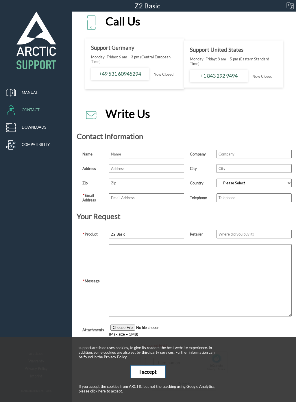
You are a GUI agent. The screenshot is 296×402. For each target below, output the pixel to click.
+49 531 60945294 (120, 74)
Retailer (196, 234)
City (193, 168)
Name (87, 154)
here (102, 391)
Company (198, 154)
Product (90, 234)
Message (91, 281)
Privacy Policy (115, 357)
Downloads (34, 127)
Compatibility (36, 144)
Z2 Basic (148, 5)
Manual (30, 92)
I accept (148, 371)
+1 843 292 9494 (219, 76)
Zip (85, 183)
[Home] (36, 40)
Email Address (89, 197)
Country (197, 183)
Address (89, 168)
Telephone (198, 197)
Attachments (93, 329)
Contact (31, 110)
